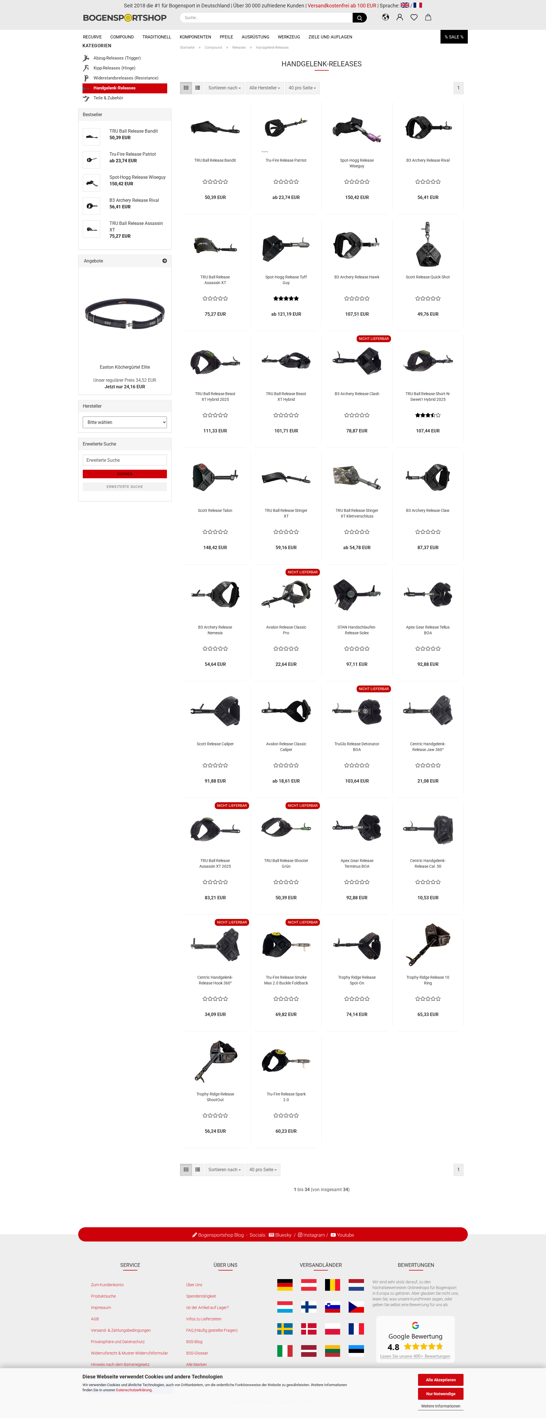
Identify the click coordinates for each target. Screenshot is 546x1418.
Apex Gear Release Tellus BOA (428, 630)
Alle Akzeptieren (441, 1380)
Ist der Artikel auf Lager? (207, 1307)
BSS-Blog (194, 1341)
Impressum (101, 1307)
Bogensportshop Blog (221, 1235)
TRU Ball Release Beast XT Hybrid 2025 (215, 396)
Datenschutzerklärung (134, 1390)
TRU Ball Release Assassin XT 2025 (215, 863)
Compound (122, 37)
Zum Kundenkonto (107, 1284)
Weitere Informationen (440, 1406)
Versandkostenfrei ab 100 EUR (342, 6)
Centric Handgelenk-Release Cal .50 (428, 863)
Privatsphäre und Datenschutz (118, 1341)
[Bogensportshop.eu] (126, 18)
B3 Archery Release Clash (357, 393)
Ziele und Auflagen (330, 37)
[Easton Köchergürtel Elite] (125, 314)
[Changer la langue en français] (417, 6)
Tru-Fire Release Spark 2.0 (286, 1097)
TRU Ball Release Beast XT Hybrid (286, 396)
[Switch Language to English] (405, 6)
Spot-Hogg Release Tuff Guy (286, 280)
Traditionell (156, 37)
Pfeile (226, 37)
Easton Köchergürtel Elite (125, 367)
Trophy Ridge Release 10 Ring (427, 980)
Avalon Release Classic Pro (286, 630)
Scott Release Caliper (215, 744)
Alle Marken (196, 1364)
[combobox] (225, 88)
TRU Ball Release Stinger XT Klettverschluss (357, 513)
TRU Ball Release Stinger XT (286, 513)
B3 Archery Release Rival (428, 160)
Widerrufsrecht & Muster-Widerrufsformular (129, 1353)
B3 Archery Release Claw (428, 510)
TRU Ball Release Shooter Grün (286, 863)
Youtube (345, 1235)
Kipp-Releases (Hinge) (113, 68)
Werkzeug (289, 37)
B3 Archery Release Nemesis (215, 630)
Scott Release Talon (215, 510)
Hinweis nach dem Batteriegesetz (120, 1364)
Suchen (125, 474)
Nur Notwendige (441, 1394)
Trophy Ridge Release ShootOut (215, 1097)
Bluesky (283, 1235)
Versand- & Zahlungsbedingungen (121, 1330)
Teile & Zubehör (107, 97)
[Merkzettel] (414, 17)
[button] (386, 17)
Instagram (314, 1235)
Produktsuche (103, 1296)
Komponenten (195, 37)
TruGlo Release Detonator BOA (356, 747)
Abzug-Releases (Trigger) (116, 58)
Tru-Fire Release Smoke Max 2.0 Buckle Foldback (286, 980)
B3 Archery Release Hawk (356, 277)
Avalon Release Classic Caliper (286, 747)
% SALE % (454, 37)
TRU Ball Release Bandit (215, 160)
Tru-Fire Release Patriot (286, 160)
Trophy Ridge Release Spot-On (357, 980)
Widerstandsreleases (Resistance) (125, 78)
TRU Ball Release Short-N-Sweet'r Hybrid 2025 (428, 396)
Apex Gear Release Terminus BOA (357, 863)
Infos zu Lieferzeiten (204, 1319)
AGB (95, 1319)
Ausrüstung (255, 37)
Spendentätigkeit (201, 1296)
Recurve (92, 37)
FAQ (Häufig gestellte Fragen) (212, 1330)
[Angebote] (164, 261)
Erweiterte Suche (125, 487)
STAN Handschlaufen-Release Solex (357, 630)
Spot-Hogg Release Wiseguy (357, 163)
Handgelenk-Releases (114, 88)
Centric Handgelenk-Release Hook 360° (215, 980)
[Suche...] (360, 17)
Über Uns (194, 1284)
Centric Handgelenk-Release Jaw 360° (428, 747)
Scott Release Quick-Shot (428, 277)
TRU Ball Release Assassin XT (215, 280)
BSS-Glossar (197, 1353)
